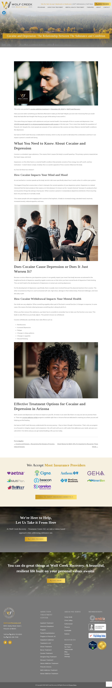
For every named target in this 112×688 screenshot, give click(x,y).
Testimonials (68, 649)
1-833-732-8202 (36, 539)
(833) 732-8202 (103, 4)
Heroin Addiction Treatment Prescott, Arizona (49, 665)
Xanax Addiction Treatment (49, 673)
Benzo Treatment (46, 650)
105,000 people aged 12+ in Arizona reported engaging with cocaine (36, 124)
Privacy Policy (72, 685)
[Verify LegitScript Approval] (93, 649)
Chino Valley (68, 620)
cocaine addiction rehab (30, 417)
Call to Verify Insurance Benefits (55, 497)
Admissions (68, 644)
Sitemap (67, 656)
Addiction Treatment (55, 7)
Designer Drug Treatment (48, 657)
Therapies (90, 7)
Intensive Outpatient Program (47, 628)
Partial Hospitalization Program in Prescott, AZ (48, 634)
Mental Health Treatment (75, 7)
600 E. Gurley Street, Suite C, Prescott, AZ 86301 (13, 626)
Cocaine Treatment (46, 653)
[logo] (16, 5)
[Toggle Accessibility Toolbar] (4, 13)
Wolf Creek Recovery (73, 109)
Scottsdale (67, 630)
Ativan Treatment (46, 646)
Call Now (57, 580)
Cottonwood (68, 624)
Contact (106, 7)
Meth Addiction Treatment (48, 670)
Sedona (66, 634)
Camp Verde (68, 617)
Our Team (67, 647)
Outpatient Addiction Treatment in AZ (47, 641)
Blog (65, 652)
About (98, 7)
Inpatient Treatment (46, 623)
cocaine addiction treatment (39, 109)
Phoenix (67, 627)
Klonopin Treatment (46, 660)
